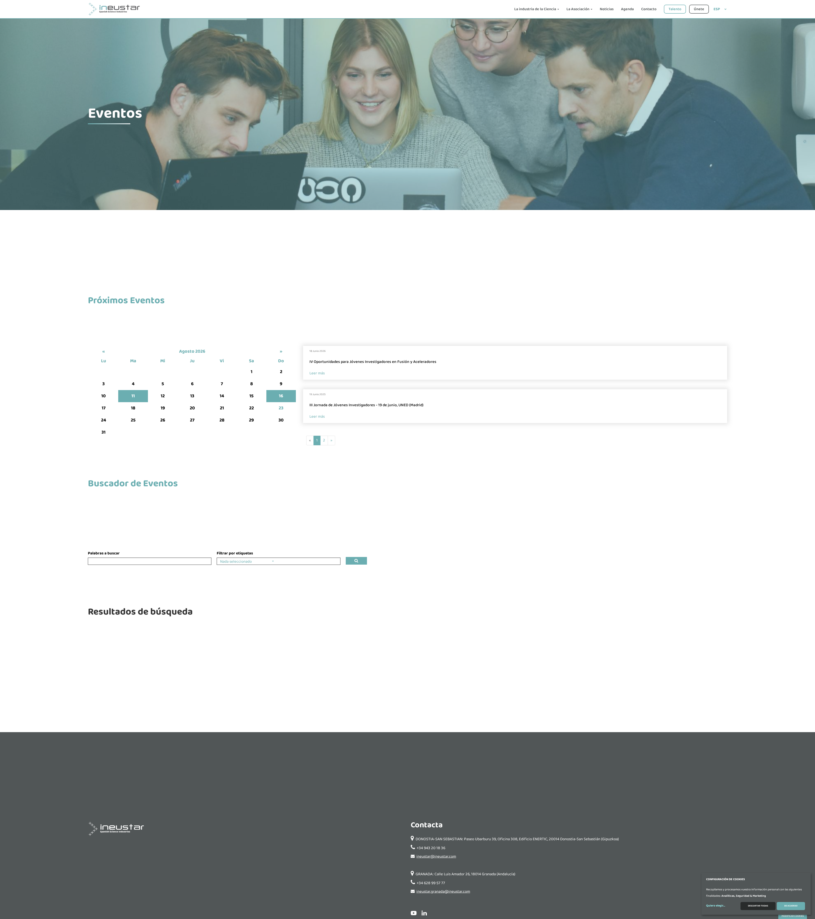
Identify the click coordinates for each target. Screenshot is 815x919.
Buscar (356, 560)
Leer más (317, 373)
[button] (246, 561)
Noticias (607, 9)
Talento (675, 9)
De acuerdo (791, 906)
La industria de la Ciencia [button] (535, 9)
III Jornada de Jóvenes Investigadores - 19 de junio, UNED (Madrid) (366, 405)
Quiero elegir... (715, 905)
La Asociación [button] (578, 9)
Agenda (627, 9)
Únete (699, 9)
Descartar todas (758, 906)
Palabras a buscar (104, 553)
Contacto (648, 9)
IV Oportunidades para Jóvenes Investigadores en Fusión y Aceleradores (372, 362)
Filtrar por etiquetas (235, 553)
